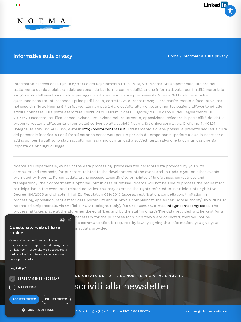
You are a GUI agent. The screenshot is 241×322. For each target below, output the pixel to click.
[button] (40, 310)
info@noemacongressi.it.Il (105, 129)
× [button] (69, 220)
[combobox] (62, 220)
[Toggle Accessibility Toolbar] (230, 11)
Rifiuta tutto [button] (56, 299)
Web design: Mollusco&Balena (206, 311)
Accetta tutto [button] (24, 299)
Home (173, 56)
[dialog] (40, 265)
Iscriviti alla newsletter (120, 286)
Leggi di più (18, 268)
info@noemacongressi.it (188, 205)
